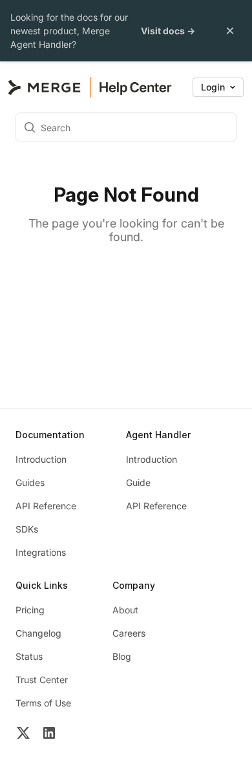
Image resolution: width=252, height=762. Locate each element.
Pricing (30, 609)
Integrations (41, 552)
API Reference (46, 505)
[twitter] (23, 734)
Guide (138, 482)
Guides (30, 482)
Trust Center (42, 679)
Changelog (38, 633)
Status (29, 656)
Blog (121, 656)
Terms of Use (43, 702)
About (125, 609)
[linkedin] (49, 734)
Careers (128, 633)
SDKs (27, 529)
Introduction (41, 459)
